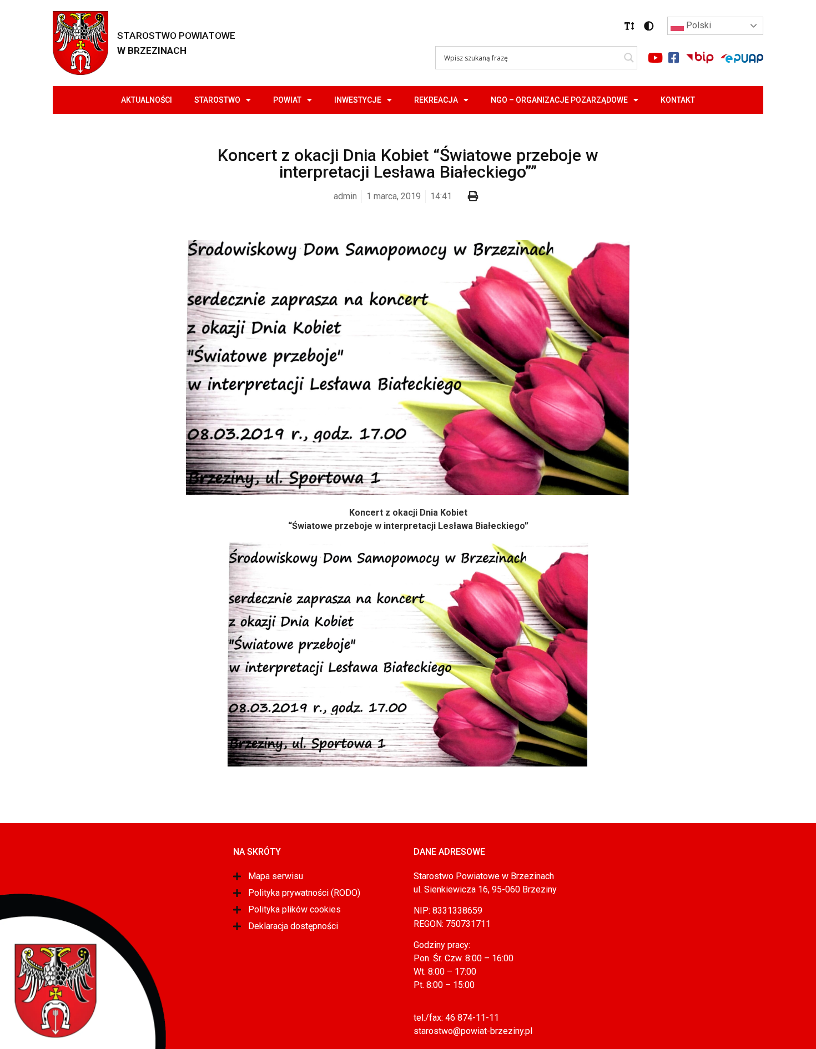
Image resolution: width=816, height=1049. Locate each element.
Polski (697, 25)
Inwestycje (357, 99)
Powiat (287, 99)
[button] (629, 26)
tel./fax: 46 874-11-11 (456, 1017)
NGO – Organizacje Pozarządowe (559, 99)
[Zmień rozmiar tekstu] (629, 26)
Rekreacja (436, 99)
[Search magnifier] (629, 58)
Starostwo (217, 99)
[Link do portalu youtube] (655, 57)
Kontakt (678, 99)
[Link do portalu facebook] (673, 58)
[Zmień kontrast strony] (649, 26)
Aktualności (146, 99)
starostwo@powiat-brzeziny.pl (473, 1031)
